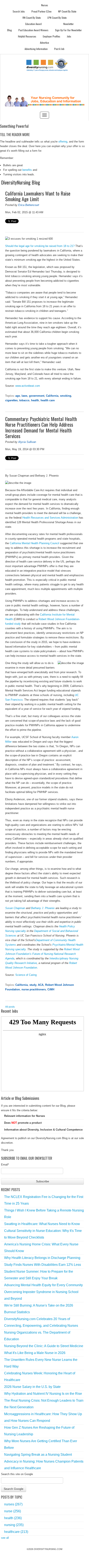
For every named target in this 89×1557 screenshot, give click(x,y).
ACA (40, 984)
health (35, 400)
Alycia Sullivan (27, 441)
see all (5, 1537)
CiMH (50, 989)
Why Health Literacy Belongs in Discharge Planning (42, 1258)
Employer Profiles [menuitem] (51, 36)
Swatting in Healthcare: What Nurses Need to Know (42, 1224)
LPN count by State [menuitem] (57, 17)
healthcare (16, 1531)
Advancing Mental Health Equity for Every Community (43, 1285)
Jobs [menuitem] (69, 36)
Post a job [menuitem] (59, 49)
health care (48, 400)
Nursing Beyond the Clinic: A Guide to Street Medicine (43, 1346)
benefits (27, 169)
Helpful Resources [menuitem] (27, 36)
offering (62, 141)
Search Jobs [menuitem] (19, 11)
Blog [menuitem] (9, 30)
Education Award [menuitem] (33, 24)
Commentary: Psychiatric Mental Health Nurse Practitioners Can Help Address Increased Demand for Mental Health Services (41, 427)
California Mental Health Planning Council (34, 543)
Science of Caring (26, 974)
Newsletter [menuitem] (68, 24)
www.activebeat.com (27, 385)
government (36, 395)
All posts (10, 1006)
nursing (14, 1525)
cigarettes (11, 400)
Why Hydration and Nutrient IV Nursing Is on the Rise (43, 1393)
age (17, 395)
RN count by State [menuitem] (32, 17)
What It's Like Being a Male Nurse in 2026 (34, 1353)
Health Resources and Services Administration (50, 517)
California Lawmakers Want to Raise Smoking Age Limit (37, 196)
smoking (65, 395)
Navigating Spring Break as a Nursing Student (38, 1454)
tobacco (24, 400)
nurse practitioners (34, 989)
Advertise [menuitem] (44, 42)
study (32, 984)
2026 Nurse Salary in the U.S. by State (32, 1387)
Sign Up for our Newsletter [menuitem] (68, 30)
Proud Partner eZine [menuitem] (41, 11)
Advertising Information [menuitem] (36, 49)
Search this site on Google (17, 1474)
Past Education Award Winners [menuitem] (33, 30)
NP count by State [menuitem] (67, 11)
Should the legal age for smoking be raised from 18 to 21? (40, 246)
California (52, 395)
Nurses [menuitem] (44, 5)
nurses (13, 1504)
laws (24, 395)
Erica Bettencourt (28, 205)
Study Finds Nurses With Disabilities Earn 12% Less (42, 1264)
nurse (12, 1511)
